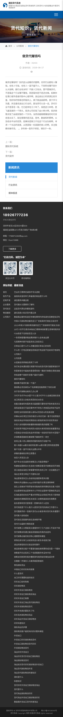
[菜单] (56, 14)
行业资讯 (13, 185)
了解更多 (12, 249)
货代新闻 (13, 176)
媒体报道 (13, 193)
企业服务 (6, 304)
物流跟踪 (6, 313)
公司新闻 (20, 46)
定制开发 (6, 300)
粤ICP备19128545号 (49, 711)
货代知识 (6, 309)
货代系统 (13, 713)
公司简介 (6, 317)
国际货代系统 (11, 146)
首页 (5, 292)
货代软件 (9, 156)
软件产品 (6, 296)
